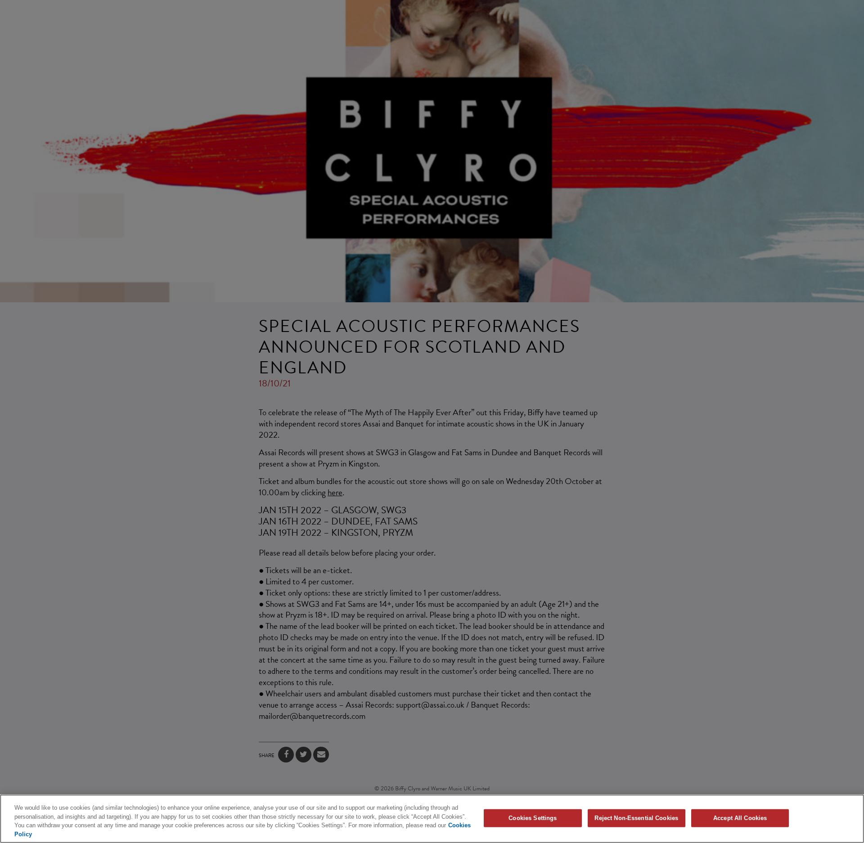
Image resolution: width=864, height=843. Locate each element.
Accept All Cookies (740, 818)
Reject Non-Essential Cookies (636, 818)
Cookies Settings (532, 818)
